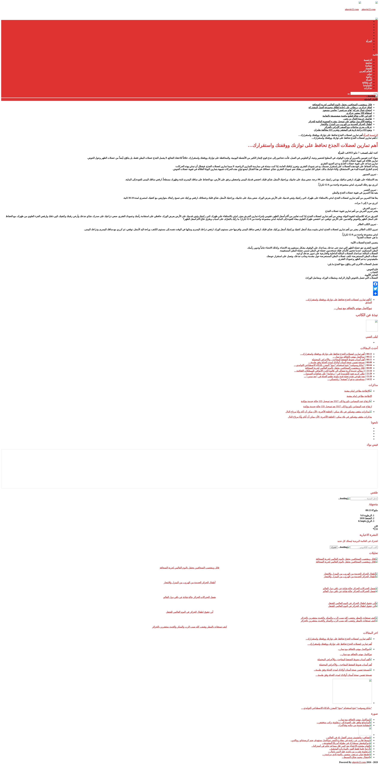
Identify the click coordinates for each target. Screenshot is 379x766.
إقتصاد (369, 30)
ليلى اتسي (368, 152)
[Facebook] (189, 284)
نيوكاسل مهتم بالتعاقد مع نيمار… (353, 308)
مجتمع (369, 24)
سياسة (368, 27)
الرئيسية (368, 21)
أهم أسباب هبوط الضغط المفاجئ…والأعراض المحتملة (338, 359)
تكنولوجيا (367, 46)
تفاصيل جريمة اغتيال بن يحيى (357, 118)
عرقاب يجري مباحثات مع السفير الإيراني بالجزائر (348, 127)
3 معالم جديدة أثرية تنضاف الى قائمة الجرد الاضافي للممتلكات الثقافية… (329, 371)
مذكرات (368, 49)
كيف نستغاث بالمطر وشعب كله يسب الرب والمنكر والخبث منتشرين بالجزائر (189, 627)
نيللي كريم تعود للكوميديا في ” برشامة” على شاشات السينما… (334, 373)
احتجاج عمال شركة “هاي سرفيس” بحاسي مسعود (347, 110)
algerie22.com (359, 762)
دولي (369, 35)
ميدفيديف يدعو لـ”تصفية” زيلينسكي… (346, 379)
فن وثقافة (367, 44)
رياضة (369, 38)
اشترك (334, 547)
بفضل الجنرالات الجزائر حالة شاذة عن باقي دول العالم (189, 597)
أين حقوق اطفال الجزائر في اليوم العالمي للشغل (189, 612)
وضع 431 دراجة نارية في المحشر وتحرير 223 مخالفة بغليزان (343, 130)
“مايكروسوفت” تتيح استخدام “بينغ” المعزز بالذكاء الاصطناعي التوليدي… (329, 365)
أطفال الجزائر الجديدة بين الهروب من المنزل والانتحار (346, 124)
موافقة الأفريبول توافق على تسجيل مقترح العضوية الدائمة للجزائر (340, 121)
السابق (368, 302)
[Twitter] (189, 288)
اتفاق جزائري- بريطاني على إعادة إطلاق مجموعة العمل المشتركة (340, 107)
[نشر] (189, 293)
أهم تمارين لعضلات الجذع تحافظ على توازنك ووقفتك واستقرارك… (332, 354)
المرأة (369, 41)
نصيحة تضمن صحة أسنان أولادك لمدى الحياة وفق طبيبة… (336, 362)
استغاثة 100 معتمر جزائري (359, 113)
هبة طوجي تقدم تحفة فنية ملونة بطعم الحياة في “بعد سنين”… (334, 376)
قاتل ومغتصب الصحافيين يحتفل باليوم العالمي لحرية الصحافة (342, 104)
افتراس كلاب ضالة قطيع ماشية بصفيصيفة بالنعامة (347, 116)
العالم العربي (365, 32)
